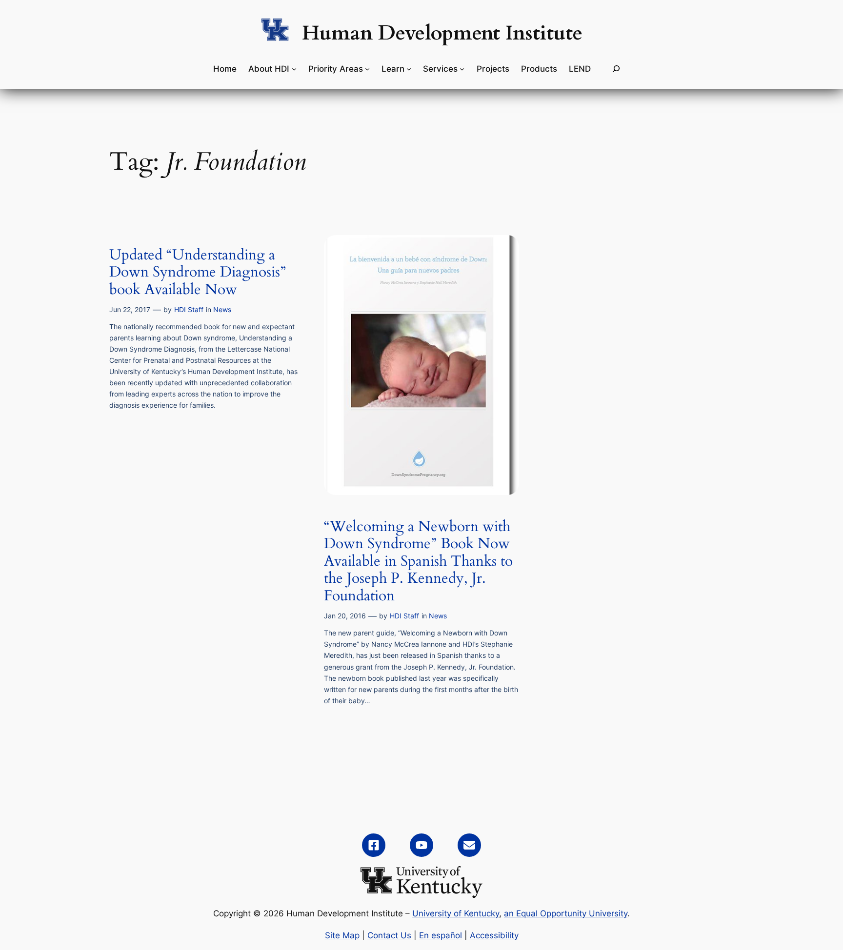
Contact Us (389, 935)
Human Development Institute (442, 33)
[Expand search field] (616, 69)
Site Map (342, 935)
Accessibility (494, 935)
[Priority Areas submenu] (367, 68)
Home (225, 69)
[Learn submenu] (408, 68)
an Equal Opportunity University (565, 913)
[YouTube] (421, 845)
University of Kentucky (455, 913)
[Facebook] (373, 845)
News (222, 309)
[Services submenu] (462, 68)
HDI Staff (188, 309)
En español (440, 935)
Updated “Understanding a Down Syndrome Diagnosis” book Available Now (197, 273)
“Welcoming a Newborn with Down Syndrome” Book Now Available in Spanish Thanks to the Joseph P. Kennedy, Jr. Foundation (418, 561)
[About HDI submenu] (294, 68)
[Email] (469, 845)
